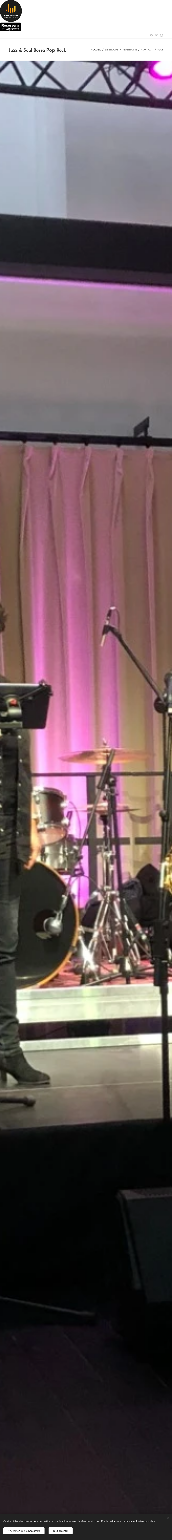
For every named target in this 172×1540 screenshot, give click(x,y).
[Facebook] (151, 35)
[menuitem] (96, 49)
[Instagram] (161, 35)
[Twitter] (156, 35)
